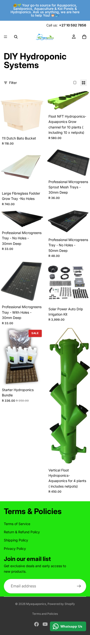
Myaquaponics (36, 604)
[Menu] (5, 36)
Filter (13, 83)
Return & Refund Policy (22, 532)
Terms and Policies (45, 614)
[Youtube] (45, 624)
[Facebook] (36, 624)
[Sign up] (79, 586)
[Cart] (84, 37)
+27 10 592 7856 (72, 25)
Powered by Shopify (61, 604)
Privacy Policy (15, 548)
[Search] (16, 37)
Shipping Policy (16, 540)
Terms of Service (17, 523)
